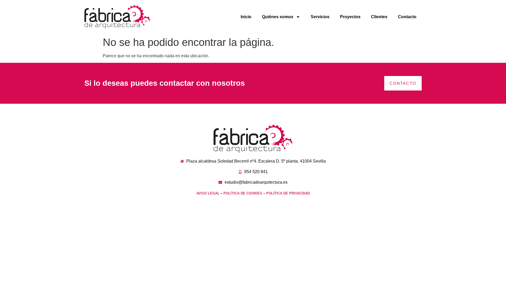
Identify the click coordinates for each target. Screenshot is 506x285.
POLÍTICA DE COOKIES (242, 193)
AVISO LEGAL (208, 193)
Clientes (379, 17)
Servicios (320, 17)
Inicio (246, 17)
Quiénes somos (277, 17)
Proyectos (350, 17)
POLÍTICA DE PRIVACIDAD (288, 193)
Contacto (407, 17)
